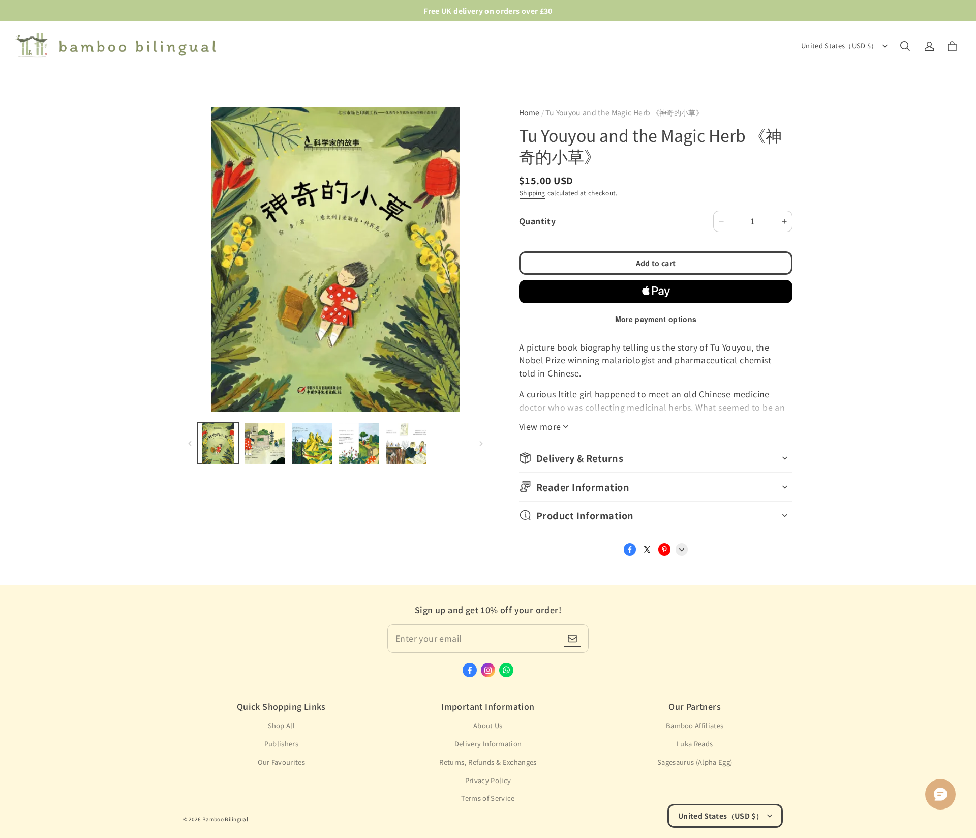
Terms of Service (487, 798)
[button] (905, 46)
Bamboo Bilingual (225, 819)
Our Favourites (282, 762)
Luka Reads (695, 743)
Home (529, 112)
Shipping (532, 192)
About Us (488, 725)
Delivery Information (488, 743)
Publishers (281, 743)
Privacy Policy (488, 780)
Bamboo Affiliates (695, 725)
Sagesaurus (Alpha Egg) (694, 762)
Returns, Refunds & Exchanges (487, 762)
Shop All (281, 725)
